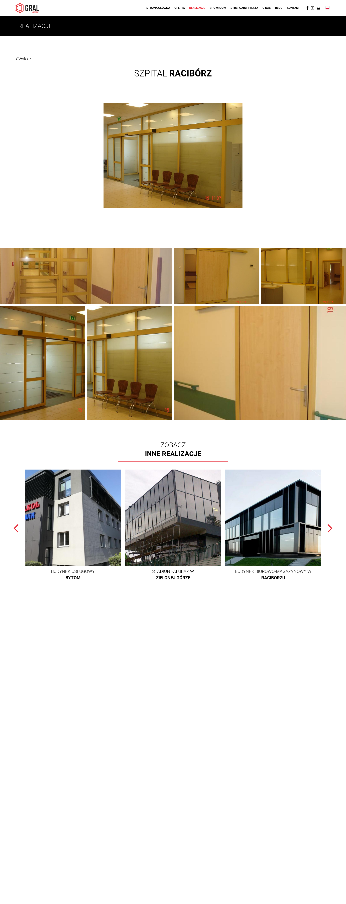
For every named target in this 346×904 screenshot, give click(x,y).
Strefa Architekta (244, 7)
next (328, 528)
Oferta (179, 7)
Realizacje (197, 7)
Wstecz (24, 58)
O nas (267, 7)
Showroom (218, 7)
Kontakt (293, 7)
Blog (279, 7)
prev (18, 528)
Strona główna (158, 7)
